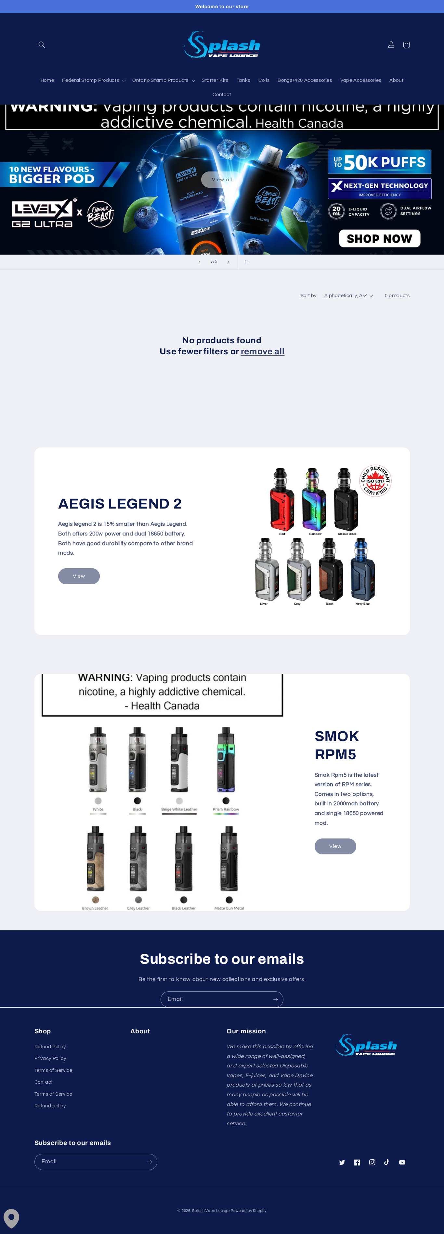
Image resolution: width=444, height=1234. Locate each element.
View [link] (79, 576)
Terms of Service (53, 1070)
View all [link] (222, 179)
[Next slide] (228, 262)
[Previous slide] (199, 262)
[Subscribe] (275, 999)
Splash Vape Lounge (210, 1211)
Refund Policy (50, 1046)
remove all (263, 351)
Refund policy (50, 1105)
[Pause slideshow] (245, 262)
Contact (43, 1082)
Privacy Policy (50, 1058)
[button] (41, 44)
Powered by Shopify (248, 1211)
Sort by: (309, 295)
